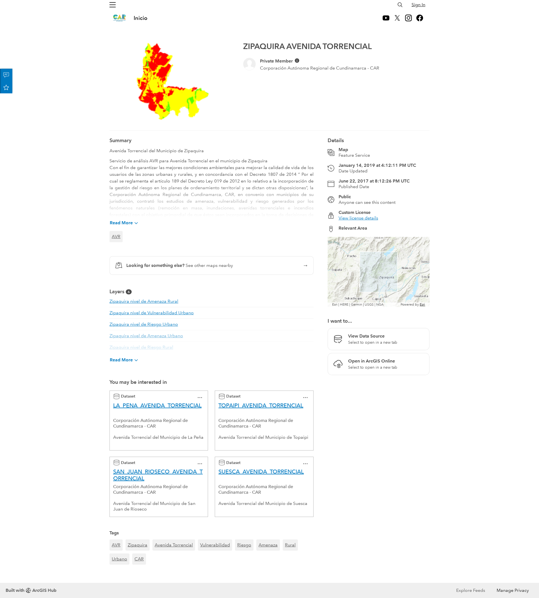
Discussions (6, 75)
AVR (116, 236)
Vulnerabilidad (215, 545)
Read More (121, 222)
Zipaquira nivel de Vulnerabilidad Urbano (151, 312)
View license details (358, 218)
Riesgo (244, 545)
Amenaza (268, 545)
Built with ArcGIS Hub (31, 590)
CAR (139, 559)
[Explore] (379, 272)
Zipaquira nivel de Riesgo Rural (141, 347)
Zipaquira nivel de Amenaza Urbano (146, 335)
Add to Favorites (6, 87)
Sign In (418, 4)
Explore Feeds (470, 590)
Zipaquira (137, 545)
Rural (290, 545)
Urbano (119, 559)
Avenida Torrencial (174, 545)
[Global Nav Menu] (112, 5)
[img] (297, 60)
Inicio (140, 18)
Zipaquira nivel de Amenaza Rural (143, 301)
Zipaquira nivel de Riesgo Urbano (143, 324)
